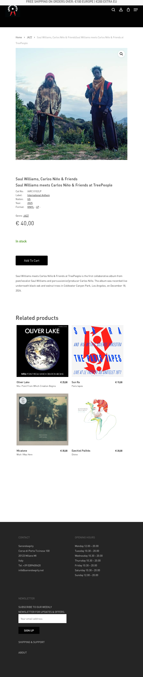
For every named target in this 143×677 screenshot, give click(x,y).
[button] (121, 54)
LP (37, 206)
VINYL (30, 206)
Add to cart (31, 260)
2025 (30, 203)
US (29, 199)
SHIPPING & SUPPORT (31, 642)
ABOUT (22, 652)
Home (19, 37)
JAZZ (29, 37)
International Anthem (38, 195)
